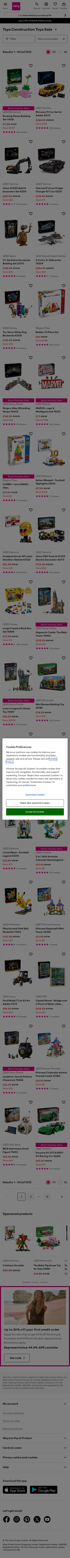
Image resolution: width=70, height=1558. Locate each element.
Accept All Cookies (35, 811)
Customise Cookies (35, 794)
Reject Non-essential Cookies (35, 803)
